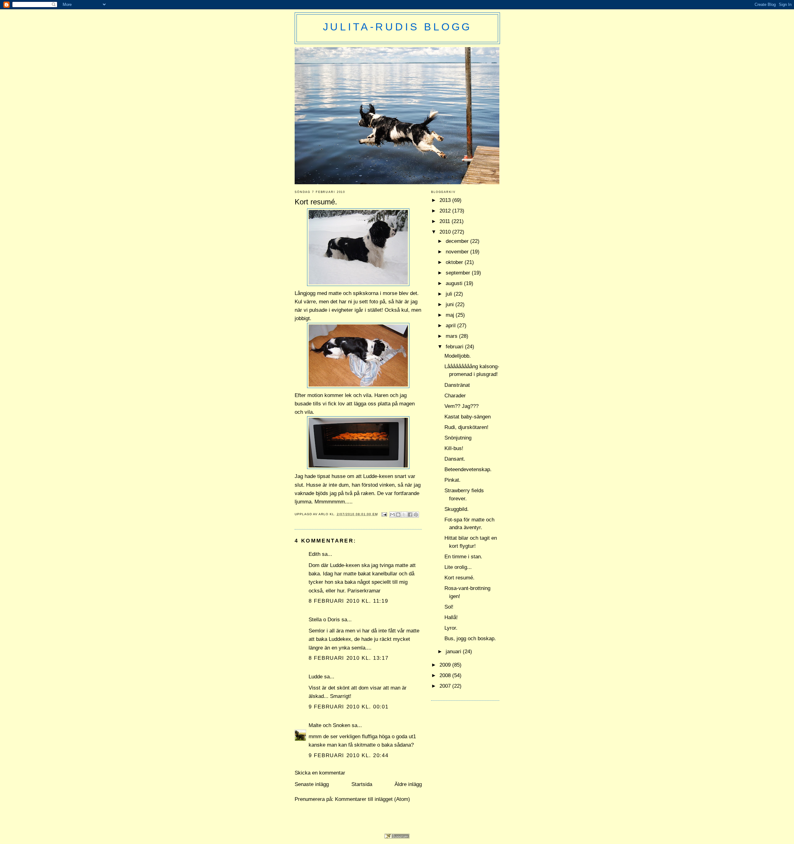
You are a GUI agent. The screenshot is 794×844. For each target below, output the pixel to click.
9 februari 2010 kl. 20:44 (349, 755)
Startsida (361, 784)
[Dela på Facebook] (410, 514)
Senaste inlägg (312, 784)
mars (452, 336)
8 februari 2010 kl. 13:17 (349, 658)
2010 (445, 232)
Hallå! (451, 617)
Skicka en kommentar (320, 773)
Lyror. (450, 628)
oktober (455, 262)
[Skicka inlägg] (384, 514)
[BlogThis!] (398, 514)
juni (450, 304)
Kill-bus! (453, 448)
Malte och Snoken (329, 725)
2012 (445, 211)
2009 (445, 665)
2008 (445, 675)
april (451, 325)
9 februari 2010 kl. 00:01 (349, 707)
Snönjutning (457, 438)
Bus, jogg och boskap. (470, 638)
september (459, 273)
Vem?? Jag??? (461, 406)
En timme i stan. (463, 557)
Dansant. (454, 459)
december (458, 241)
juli (450, 294)
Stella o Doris (324, 620)
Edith (314, 554)
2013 (445, 200)
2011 (445, 221)
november (458, 252)
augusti (455, 283)
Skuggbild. (456, 509)
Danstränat (457, 385)
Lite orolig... (458, 567)
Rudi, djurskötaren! (466, 427)
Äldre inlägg (408, 784)
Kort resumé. (459, 578)
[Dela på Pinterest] (416, 514)
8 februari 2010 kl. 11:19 (348, 601)
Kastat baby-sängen (467, 417)
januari (454, 651)
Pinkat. (452, 480)
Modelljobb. (457, 356)
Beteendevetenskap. (468, 469)
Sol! (448, 607)
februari (455, 347)
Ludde (316, 677)
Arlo (324, 514)
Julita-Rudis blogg (397, 27)
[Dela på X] (404, 514)
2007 (445, 686)
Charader (455, 396)
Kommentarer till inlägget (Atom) (372, 799)
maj (451, 315)
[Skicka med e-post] (392, 514)
